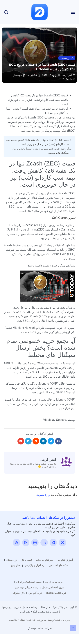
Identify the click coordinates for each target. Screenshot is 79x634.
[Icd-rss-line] (25, 542)
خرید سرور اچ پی (54, 582)
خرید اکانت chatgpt (56, 593)
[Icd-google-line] (16, 542)
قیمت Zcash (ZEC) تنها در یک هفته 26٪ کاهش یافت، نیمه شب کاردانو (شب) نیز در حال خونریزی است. (37, 142)
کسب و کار (26, 560)
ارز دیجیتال (11, 560)
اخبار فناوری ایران (45, 560)
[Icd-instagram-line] (35, 542)
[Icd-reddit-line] (53, 542)
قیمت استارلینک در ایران (29, 582)
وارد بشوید (43, 494)
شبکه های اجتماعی (58, 565)
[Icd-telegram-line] (62, 542)
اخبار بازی (16, 565)
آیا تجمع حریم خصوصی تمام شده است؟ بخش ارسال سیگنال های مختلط (40, 150)
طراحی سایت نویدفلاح (39, 628)
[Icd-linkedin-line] (44, 542)
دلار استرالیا (19, 593)
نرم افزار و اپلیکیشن (34, 565)
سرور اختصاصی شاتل (53, 587)
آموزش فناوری (65, 560)
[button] (66, 58)
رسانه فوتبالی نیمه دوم (26, 587)
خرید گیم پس (35, 593)
